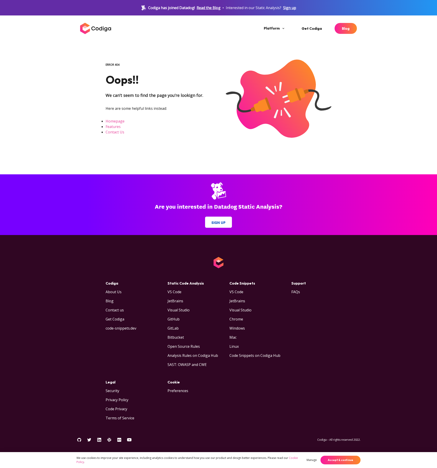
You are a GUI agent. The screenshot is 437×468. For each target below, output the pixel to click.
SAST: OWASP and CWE (187, 364)
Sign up (289, 7)
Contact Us (115, 132)
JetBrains (175, 300)
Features (113, 126)
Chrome (236, 319)
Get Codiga (312, 28)
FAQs (295, 291)
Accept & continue (340, 460)
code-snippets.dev (121, 328)
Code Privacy (116, 408)
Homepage (115, 121)
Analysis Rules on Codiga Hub (193, 355)
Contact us (115, 310)
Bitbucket (176, 337)
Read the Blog (209, 7)
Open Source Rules (184, 346)
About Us (114, 291)
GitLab (173, 328)
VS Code (174, 291)
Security (112, 390)
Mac (232, 337)
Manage (312, 460)
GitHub (174, 319)
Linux (234, 346)
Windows (237, 328)
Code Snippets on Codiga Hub (254, 355)
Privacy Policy (117, 399)
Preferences (178, 390)
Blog (346, 28)
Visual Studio (179, 310)
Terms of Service (120, 417)
